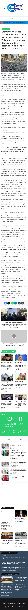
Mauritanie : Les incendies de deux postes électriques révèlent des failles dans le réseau (7, 525)
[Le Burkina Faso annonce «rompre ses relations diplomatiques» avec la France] (21, 376)
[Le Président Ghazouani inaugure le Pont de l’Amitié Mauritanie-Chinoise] (21, 579)
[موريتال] (14, 18)
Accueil (4, 26)
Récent (21, 439)
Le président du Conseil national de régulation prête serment (7, 542)
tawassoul (5, 51)
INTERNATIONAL (10, 26)
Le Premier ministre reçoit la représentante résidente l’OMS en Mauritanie (18, 470)
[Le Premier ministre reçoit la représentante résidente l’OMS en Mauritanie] (5, 471)
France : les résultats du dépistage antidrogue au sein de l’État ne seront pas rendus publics (7, 404)
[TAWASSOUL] (15, 8)
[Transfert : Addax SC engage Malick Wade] (5, 478)
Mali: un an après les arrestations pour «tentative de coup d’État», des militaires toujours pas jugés (6, 365)
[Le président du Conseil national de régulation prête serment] (7, 535)
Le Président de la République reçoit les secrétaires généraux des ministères (18, 464)
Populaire (7, 439)
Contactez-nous (12, 603)
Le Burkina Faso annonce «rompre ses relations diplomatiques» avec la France (21, 383)
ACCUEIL (5, 603)
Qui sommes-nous (21, 603)
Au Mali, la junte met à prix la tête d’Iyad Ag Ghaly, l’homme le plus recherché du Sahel (20, 403)
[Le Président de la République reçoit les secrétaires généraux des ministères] (5, 464)
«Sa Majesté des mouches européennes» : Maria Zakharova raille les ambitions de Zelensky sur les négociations (21, 366)
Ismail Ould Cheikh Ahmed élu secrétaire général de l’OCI (20, 520)
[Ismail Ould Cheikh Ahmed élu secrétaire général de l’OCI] (21, 513)
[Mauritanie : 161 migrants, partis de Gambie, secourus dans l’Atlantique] (21, 535)
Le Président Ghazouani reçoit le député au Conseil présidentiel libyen (18, 445)
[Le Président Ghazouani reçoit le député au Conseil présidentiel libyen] (5, 446)
